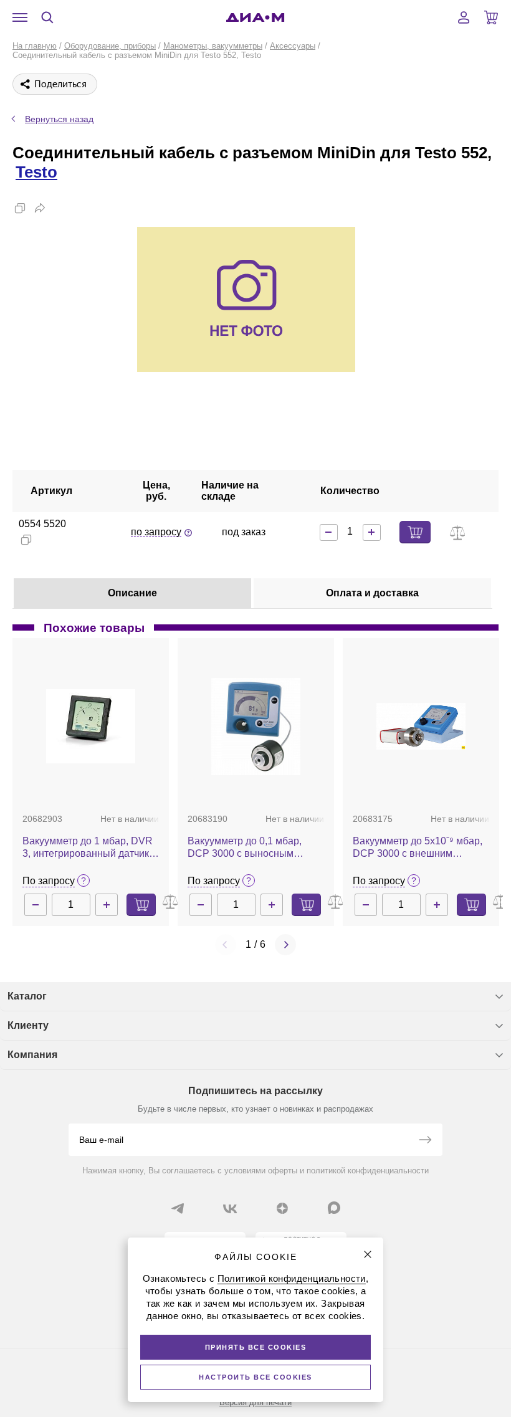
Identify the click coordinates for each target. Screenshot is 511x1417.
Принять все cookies (256, 1347)
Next (285, 944)
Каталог (27, 996)
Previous (225, 944)
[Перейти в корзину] (491, 17)
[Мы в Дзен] (282, 1208)
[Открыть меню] (19, 17)
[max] (334, 1207)
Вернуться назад (59, 119)
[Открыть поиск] (47, 17)
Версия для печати (255, 1402)
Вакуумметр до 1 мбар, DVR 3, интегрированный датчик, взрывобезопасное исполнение (87, 848)
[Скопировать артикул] (26, 539)
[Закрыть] (367, 1254)
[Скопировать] (19, 208)
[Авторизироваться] (463, 17)
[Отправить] (425, 1141)
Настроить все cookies (255, 1377)
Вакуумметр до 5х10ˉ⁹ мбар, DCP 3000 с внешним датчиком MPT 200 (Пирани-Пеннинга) (418, 848)
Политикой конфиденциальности (291, 1278)
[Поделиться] (39, 208)
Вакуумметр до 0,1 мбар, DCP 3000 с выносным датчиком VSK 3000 (245, 848)
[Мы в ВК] (229, 1208)
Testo (36, 172)
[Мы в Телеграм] (177, 1208)
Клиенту (28, 1025)
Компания (32, 1054)
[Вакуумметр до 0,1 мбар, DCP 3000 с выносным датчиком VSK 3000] (255, 726)
